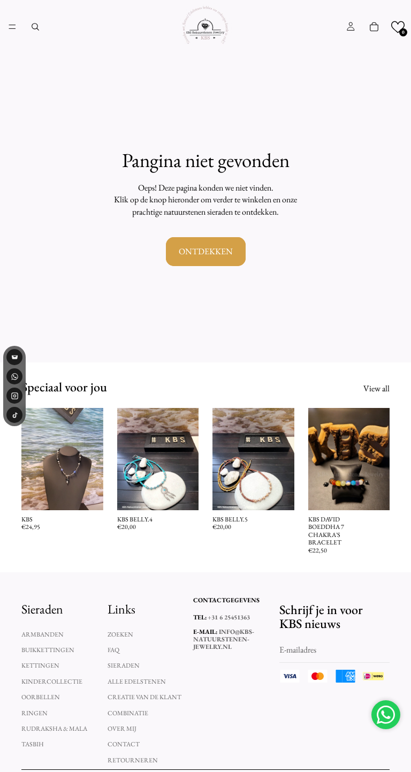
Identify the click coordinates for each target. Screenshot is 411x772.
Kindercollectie (51, 681)
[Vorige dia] (33, 459)
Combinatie (128, 712)
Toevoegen (95, 493)
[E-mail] (14, 357)
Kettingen (40, 665)
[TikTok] (14, 415)
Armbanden (42, 634)
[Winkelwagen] (374, 27)
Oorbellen (40, 697)
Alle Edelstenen (137, 681)
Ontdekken (206, 251)
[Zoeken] (35, 27)
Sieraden (124, 665)
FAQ (113, 650)
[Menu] (12, 26)
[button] (398, 27)
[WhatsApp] (14, 376)
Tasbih (32, 744)
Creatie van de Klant (144, 697)
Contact (124, 744)
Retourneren (133, 759)
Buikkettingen (47, 650)
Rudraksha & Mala (54, 728)
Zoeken (120, 634)
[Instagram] (14, 396)
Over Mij (122, 728)
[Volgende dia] (91, 459)
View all (376, 388)
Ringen (34, 712)
